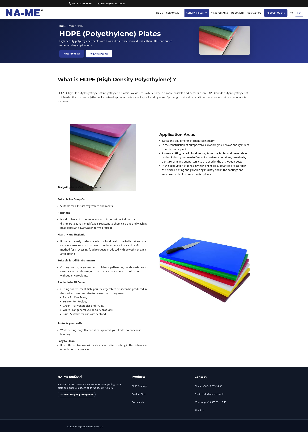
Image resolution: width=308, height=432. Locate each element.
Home (159, 12)
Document (237, 12)
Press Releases (219, 12)
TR (291, 12)
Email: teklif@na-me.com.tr (209, 394)
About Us (199, 410)
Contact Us (254, 12)
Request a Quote (99, 53)
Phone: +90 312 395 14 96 (208, 386)
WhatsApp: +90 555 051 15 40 (210, 402)
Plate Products (72, 53)
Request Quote (276, 12)
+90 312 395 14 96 (82, 3)
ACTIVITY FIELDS (195, 12)
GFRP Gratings (139, 386)
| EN (299, 12)
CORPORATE (172, 12)
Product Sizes (139, 394)
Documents (138, 402)
